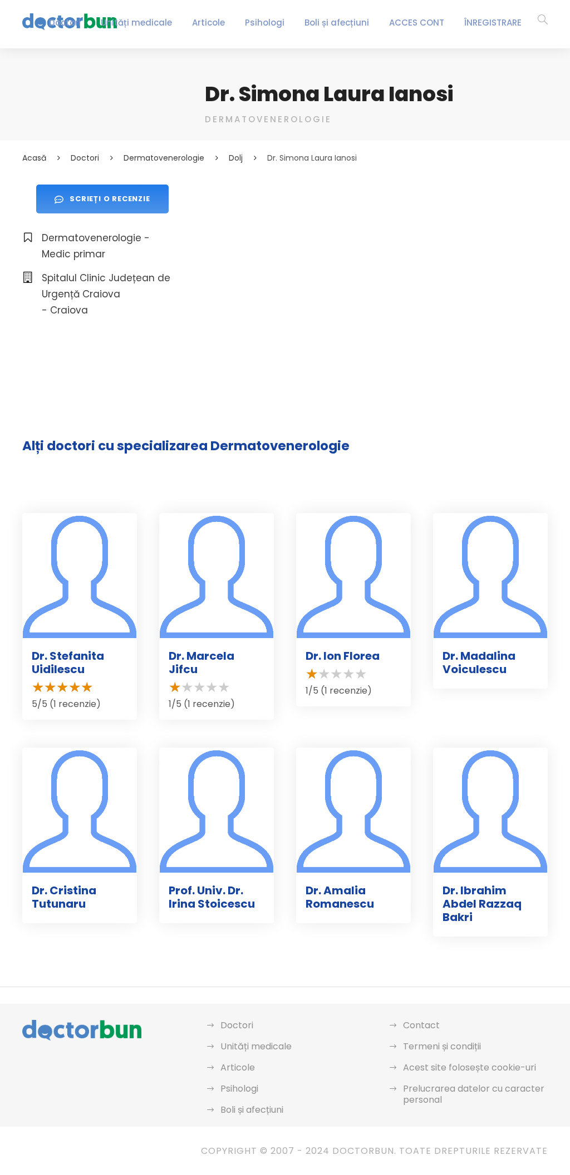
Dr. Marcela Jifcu (201, 662)
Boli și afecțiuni (336, 22)
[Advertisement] (376, 262)
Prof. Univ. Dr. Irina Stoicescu (212, 897)
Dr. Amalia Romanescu (340, 897)
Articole (208, 22)
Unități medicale (136, 22)
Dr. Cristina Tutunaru (64, 897)
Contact (421, 1025)
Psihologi (264, 22)
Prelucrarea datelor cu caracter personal (473, 1094)
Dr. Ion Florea (343, 656)
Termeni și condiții (442, 1046)
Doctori (65, 22)
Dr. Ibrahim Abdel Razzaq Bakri (482, 904)
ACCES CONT (416, 22)
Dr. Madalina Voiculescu (479, 662)
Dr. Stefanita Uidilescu (68, 662)
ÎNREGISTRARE (493, 22)
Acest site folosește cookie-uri (469, 1067)
